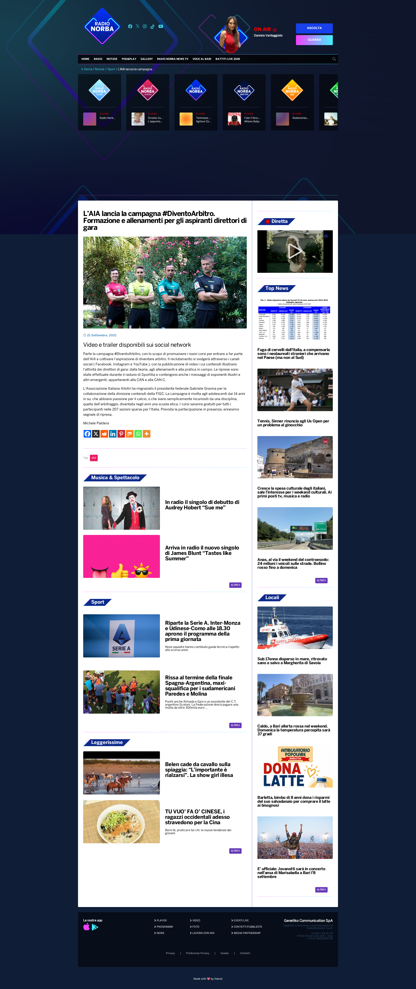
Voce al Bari (202, 59)
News (160, 933)
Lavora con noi (203, 933)
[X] (96, 434)
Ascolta (314, 28)
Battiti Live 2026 (228, 59)
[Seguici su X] (137, 27)
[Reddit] (104, 434)
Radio (98, 59)
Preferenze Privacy (197, 953)
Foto (195, 927)
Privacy (170, 953)
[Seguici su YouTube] (160, 27)
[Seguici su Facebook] (130, 27)
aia (94, 457)
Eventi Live (241, 920)
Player (161, 920)
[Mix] (129, 434)
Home (85, 59)
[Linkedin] (113, 434)
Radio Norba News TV (172, 59)
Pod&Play (129, 59)
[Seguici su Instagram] (145, 27)
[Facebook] (87, 434)
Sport (111, 69)
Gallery (147, 59)
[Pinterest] (121, 434)
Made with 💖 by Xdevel (208, 979)
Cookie (225, 953)
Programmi (164, 927)
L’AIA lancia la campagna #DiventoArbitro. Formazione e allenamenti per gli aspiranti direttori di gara (165, 221)
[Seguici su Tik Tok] (152, 27)
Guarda (314, 40)
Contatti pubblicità (247, 927)
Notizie (112, 59)
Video (196, 920)
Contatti (245, 953)
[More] (146, 434)
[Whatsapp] (138, 434)
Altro (235, 585)
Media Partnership (247, 933)
